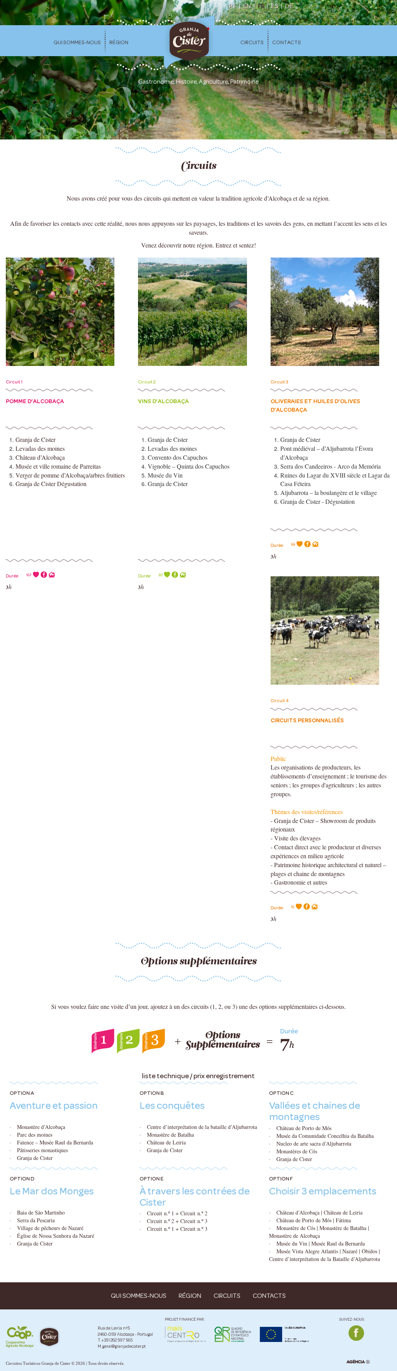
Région (118, 42)
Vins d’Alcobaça (163, 401)
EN (247, 6)
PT (232, 6)
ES (274, 6)
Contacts (286, 42)
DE (289, 6)
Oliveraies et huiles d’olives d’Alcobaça (315, 405)
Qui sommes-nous (77, 42)
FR (261, 6)
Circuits (252, 42)
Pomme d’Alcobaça (35, 401)
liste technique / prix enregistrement (198, 1076)
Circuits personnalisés (307, 720)
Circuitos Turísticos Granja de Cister (38, 1363)
